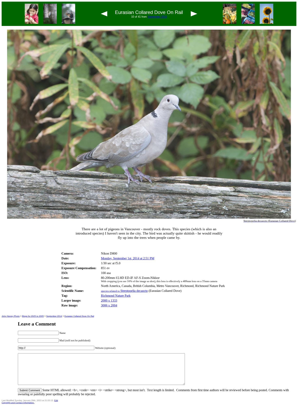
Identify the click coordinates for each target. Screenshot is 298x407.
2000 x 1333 (109, 300)
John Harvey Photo (11, 316)
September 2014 (157, 16)
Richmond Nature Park (116, 295)
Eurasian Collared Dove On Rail (79, 316)
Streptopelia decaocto (124, 290)
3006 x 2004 (109, 305)
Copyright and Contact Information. (18, 403)
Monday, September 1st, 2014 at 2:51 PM (127, 258)
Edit (56, 400)
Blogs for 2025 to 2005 (33, 316)
